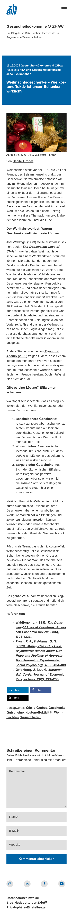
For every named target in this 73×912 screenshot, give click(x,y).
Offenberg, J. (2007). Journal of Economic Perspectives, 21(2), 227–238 (40, 674)
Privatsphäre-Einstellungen (26, 907)
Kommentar (17, 771)
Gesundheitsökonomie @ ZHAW (34, 27)
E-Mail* (14, 830)
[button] (18, 690)
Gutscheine (15, 712)
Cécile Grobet (23, 161)
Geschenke (57, 707)
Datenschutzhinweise (22, 898)
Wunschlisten (30, 717)
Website (14, 844)
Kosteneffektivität (38, 712)
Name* (14, 816)
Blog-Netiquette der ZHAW (26, 902)
